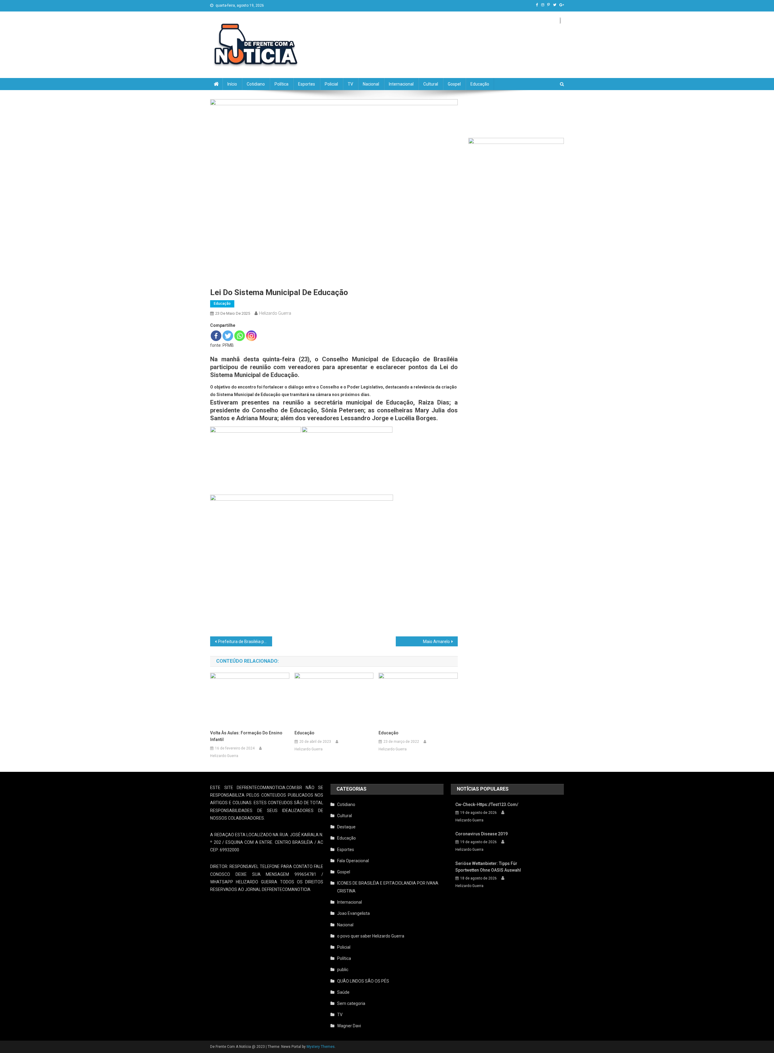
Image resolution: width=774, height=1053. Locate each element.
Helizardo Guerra (275, 313)
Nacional (371, 84)
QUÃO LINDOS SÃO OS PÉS (363, 981)
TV (350, 84)
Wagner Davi (349, 1025)
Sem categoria (351, 1003)
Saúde (343, 992)
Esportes (306, 84)
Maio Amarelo (436, 641)
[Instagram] (251, 335)
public (342, 969)
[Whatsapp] (239, 335)
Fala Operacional (353, 860)
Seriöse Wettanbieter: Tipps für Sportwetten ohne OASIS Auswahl (488, 867)
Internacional (401, 84)
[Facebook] (216, 335)
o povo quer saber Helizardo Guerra (370, 936)
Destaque (346, 826)
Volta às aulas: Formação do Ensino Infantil (246, 736)
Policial (331, 84)
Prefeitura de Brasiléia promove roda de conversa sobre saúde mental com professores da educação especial (245, 641)
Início (232, 84)
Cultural (430, 84)
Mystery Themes (321, 1047)
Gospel (454, 84)
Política (281, 84)
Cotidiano (256, 84)
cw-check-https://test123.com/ (486, 804)
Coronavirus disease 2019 (481, 833)
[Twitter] (228, 335)
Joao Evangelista (353, 913)
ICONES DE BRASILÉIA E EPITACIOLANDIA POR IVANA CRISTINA (387, 887)
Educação (479, 84)
